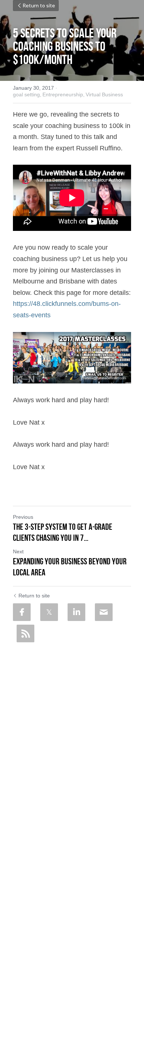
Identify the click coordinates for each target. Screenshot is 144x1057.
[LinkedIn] (76, 612)
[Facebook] (22, 612)
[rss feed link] (25, 633)
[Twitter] (49, 612)
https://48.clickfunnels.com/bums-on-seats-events (73, 304)
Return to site (39, 5)
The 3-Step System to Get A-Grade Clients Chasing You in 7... (62, 532)
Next (18, 551)
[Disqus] (72, 738)
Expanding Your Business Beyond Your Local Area (70, 567)
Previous (23, 517)
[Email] (104, 612)
